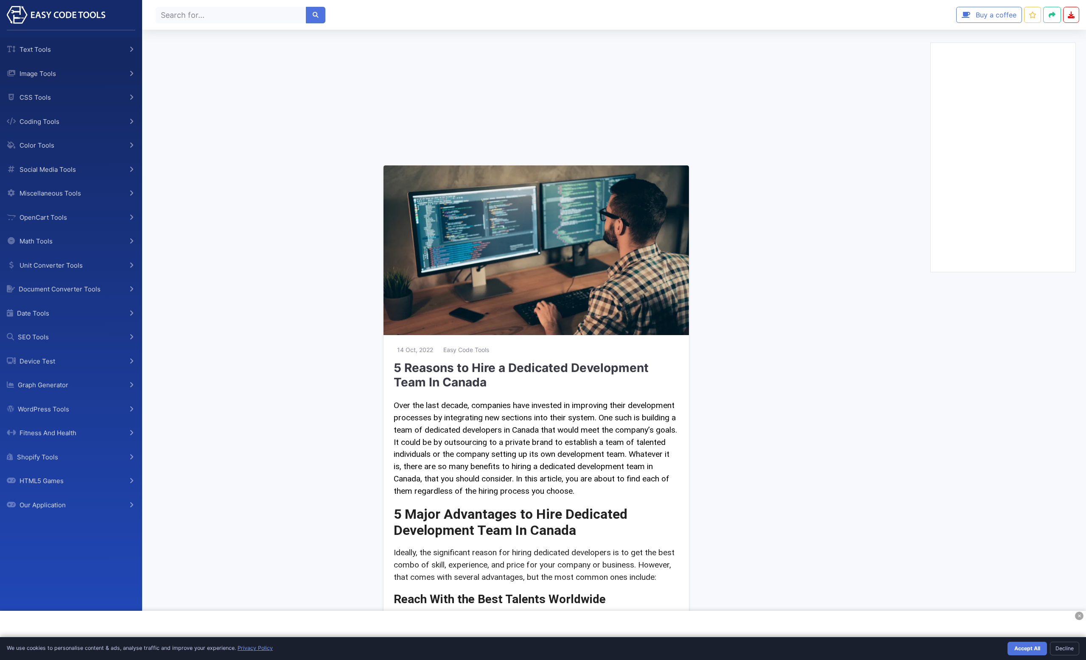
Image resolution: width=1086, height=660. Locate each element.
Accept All (1027, 648)
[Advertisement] (536, 95)
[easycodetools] (71, 15)
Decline (1064, 648)
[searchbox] (231, 15)
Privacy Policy (255, 648)
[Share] (1052, 15)
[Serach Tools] (315, 15)
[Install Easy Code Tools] (1071, 15)
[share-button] (1032, 15)
